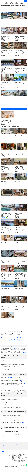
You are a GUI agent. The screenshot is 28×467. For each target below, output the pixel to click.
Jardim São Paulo (13, 444)
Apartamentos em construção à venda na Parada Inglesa (12, 428)
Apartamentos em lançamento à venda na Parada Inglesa (12, 427)
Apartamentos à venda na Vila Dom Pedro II (19, 428)
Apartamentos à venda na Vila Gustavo (19, 432)
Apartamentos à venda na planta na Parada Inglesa (11, 432)
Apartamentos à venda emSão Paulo (24, 426)
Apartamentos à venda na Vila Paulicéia (19, 427)
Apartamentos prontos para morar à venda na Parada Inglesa (12, 430)
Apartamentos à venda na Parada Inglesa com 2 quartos (4, 428)
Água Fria (6, 444)
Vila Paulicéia (23, 443)
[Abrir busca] (26, 2)
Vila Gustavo (8, 444)
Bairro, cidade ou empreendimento (3, 6)
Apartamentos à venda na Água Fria (19, 430)
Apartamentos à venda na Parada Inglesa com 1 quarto (4, 427)
